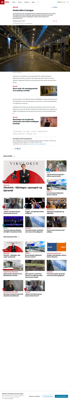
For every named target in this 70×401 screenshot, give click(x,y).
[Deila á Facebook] (53, 7)
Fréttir (13, 2)
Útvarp (19, 2)
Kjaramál (15, 7)
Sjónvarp (26, 2)
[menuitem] (16, 2)
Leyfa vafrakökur (61, 396)
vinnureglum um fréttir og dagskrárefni (37, 144)
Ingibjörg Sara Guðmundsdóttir (19, 20)
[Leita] (68, 2)
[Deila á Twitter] (54, 7)
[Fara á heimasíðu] (5, 2)
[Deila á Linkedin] (56, 7)
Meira (33, 2)
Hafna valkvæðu (48, 396)
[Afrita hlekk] (51, 7)
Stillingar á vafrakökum (34, 396)
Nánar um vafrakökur (9, 398)
